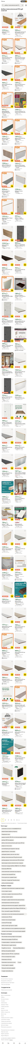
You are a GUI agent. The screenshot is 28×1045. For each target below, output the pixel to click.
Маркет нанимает (5, 1033)
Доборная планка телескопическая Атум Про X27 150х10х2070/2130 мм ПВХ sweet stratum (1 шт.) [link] (7, 680)
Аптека (2, 1008)
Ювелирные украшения (6, 1027)
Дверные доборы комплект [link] (18, 575)
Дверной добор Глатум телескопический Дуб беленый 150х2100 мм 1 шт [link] (20, 58)
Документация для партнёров (7, 982)
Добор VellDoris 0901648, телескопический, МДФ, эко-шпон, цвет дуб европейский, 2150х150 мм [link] (7, 245)
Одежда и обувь (4, 1004)
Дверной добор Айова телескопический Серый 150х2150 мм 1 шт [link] (20, 166)
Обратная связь (4, 1031)
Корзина (19, 1043)
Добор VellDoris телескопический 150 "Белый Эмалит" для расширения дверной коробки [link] (19, 398)
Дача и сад (3, 1014)
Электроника (4, 1002)
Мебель (2, 997)
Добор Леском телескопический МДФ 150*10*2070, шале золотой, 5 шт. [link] (20, 423)
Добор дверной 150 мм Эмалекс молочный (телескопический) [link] (20, 322)
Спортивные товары (5, 1019)
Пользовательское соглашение (7, 1030)
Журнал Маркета (5, 1035)
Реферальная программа (6, 989)
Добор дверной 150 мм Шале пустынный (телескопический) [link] (20, 627)
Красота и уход (4, 1010)
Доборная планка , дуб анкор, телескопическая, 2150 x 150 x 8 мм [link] (20, 706)
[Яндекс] (11, 1040)
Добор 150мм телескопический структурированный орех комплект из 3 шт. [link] (20, 602)
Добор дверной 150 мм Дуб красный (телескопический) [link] (20, 270)
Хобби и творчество (5, 1012)
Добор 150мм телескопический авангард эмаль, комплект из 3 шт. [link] (6, 499)
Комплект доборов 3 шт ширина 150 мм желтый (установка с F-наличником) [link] (20, 112)
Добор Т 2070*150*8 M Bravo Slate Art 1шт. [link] (7, 398)
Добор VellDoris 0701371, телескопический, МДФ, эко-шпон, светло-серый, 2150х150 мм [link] (20, 473)
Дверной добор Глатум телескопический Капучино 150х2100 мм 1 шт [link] (7, 58)
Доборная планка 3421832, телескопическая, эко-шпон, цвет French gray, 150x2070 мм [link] (20, 191)
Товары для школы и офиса (7, 1017)
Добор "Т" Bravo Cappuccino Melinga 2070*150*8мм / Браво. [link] (20, 218)
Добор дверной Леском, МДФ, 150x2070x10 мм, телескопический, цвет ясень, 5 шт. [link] (7, 706)
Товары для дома (5, 1006)
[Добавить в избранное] (12, 14)
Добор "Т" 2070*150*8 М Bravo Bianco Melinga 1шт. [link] (7, 321)
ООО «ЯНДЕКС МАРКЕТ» (10, 1038)
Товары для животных (6, 1021)
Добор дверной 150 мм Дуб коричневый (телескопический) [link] (20, 680)
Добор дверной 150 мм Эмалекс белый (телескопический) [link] (20, 372)
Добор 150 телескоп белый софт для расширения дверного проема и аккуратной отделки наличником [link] (7, 602)
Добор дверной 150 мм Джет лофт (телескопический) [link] (7, 85)
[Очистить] (22, 5)
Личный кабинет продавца (7, 978)
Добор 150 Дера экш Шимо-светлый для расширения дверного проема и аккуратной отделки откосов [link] (7, 166)
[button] (26, 5)
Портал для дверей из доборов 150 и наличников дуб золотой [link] (20, 499)
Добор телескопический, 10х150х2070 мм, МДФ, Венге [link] (20, 784)
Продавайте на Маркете (6, 980)
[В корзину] (12, 27)
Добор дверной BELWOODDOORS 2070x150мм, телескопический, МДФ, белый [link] (7, 112)
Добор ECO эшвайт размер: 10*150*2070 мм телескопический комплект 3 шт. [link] (7, 575)
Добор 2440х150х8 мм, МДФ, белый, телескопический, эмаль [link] (20, 139)
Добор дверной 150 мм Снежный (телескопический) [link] (20, 653)
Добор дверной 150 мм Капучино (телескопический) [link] (20, 733)
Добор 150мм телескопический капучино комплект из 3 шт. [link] (7, 758)
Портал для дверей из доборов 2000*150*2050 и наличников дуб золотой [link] (7, 372)
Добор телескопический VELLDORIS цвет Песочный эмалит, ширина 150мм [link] (7, 733)
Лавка (8, 1043)
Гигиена (3, 1000)
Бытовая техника (5, 999)
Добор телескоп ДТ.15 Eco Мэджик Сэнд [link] (19, 448)
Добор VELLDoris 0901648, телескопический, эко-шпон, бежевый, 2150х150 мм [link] (7, 32)
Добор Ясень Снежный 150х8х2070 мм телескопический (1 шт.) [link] (7, 627)
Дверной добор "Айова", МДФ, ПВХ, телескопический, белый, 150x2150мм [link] (7, 219)
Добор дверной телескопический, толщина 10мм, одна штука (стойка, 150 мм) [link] (20, 346)
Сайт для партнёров (5, 984)
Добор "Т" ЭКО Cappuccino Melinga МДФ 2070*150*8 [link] (7, 525)
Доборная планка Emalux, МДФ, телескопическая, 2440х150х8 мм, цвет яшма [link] (6, 139)
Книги (2, 1015)
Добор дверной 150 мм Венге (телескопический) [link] (7, 270)
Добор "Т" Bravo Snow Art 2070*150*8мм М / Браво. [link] (7, 423)
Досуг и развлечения (5, 995)
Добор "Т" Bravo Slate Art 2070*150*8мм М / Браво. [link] (7, 346)
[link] (11, 829)
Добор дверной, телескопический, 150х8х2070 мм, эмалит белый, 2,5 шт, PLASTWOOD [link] (20, 525)
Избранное (14, 1043)
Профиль (25, 1043)
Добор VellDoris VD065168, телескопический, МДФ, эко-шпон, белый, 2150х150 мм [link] (7, 784)
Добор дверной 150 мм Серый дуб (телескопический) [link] (7, 448)
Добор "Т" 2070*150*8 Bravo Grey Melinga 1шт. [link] (20, 245)
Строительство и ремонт (6, 1023)
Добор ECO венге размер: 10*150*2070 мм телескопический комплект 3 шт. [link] (20, 296)
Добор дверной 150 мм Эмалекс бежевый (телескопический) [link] (20, 758)
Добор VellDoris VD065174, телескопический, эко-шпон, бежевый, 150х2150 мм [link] (20, 811)
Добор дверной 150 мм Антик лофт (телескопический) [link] (20, 549)
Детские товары (4, 1025)
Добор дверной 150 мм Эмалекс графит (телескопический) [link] (7, 474)
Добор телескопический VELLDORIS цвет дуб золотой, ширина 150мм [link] (20, 32)
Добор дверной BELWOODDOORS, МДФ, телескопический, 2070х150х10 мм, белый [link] (7, 296)
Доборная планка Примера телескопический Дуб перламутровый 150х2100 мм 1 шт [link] (7, 653)
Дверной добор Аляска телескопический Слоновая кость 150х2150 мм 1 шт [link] (20, 85)
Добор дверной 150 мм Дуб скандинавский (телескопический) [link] (7, 811)
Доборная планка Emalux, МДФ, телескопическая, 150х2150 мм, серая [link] (6, 191)
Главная (3, 1043)
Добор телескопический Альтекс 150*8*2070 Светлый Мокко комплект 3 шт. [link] (7, 549)
